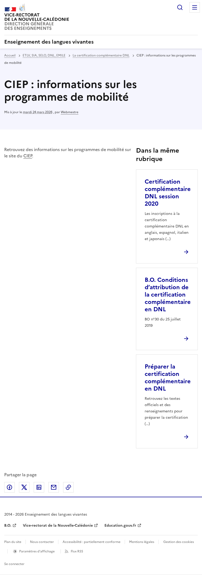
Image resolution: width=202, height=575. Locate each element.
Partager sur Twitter (24, 487)
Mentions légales (141, 542)
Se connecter (14, 564)
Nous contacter (42, 542)
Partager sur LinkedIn (39, 487)
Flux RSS (77, 551)
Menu (194, 7)
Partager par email (53, 487)
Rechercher (180, 7)
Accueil (10, 55)
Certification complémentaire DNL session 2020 (168, 192)
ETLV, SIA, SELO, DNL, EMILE (44, 55)
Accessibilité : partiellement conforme (91, 542)
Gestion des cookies (178, 542)
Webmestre (69, 112)
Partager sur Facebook (9, 487)
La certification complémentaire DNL (101, 55)
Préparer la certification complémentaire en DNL (168, 377)
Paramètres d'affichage (37, 551)
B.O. (7, 525)
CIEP (27, 156)
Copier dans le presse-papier (68, 487)
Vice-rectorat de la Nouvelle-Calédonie (58, 525)
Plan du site (12, 542)
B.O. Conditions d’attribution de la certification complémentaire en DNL (168, 295)
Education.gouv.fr (120, 525)
